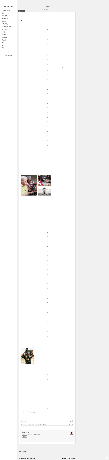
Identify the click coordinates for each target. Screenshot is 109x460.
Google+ (34, 458)
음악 (3, 12)
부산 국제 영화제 (6, 29)
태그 (3, 47)
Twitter (25, 458)
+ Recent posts (22, 451)
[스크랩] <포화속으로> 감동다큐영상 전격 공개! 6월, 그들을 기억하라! (33, 424)
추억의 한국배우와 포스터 (7, 26)
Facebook (27, 458)
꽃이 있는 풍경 (6, 37)
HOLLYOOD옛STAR (6, 16)
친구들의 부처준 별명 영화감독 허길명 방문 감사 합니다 (31, 434)
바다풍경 (5, 35)
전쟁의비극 (23, 416)
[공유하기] (25, 412)
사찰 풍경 (4, 23)
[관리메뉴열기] (107, 458)
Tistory (67, 458)
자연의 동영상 (5, 32)
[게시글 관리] (26, 412)
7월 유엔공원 (47, 7)
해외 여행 (4, 21)
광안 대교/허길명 (8, 7)
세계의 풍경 (5, 18)
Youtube (31, 458)
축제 (4, 31)
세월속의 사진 (5, 13)
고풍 (4, 40)
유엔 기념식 (23, 420)
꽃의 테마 (4, 15)
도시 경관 (4, 39)
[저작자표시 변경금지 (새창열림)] (34, 412)
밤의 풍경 (4, 34)
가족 (3, 42)
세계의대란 (5, 20)
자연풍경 (5, 24)
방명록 (3, 48)
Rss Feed (20, 458)
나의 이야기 (5, 10)
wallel (74, 458)
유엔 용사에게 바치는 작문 (25, 421)
